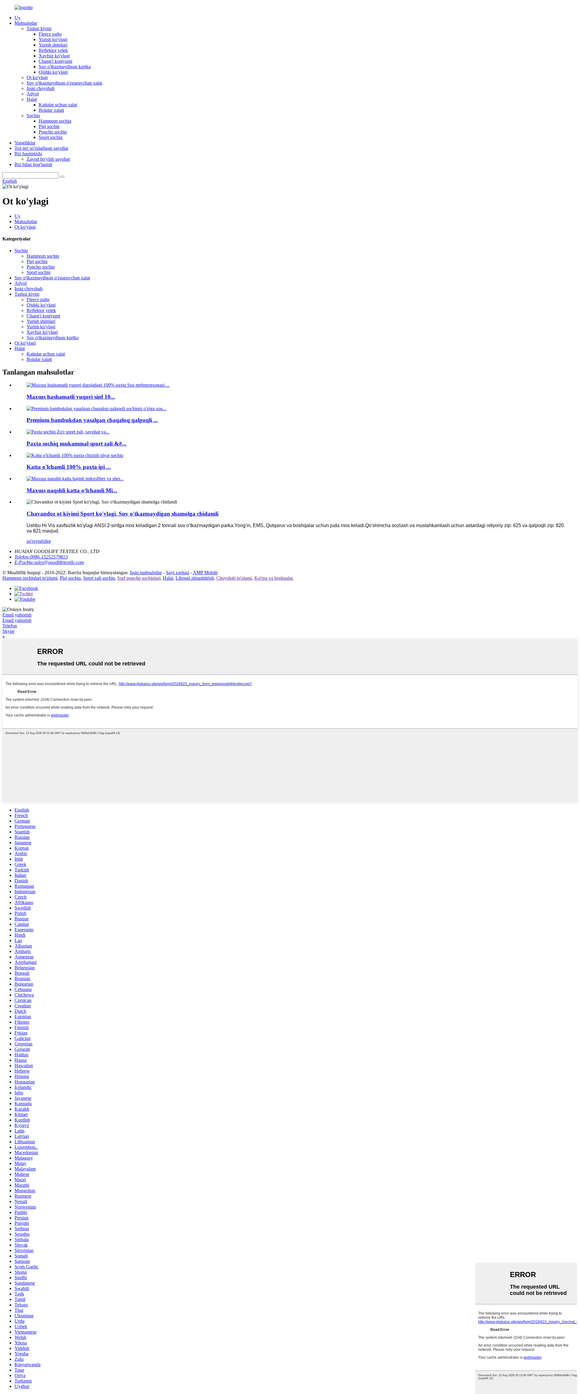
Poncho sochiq (53, 131)
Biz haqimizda (28, 153)
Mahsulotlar (25, 23)
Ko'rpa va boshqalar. (274, 578)
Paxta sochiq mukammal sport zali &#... (77, 443)
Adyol (33, 93)
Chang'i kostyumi (55, 61)
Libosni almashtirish (195, 578)
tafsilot (44, 541)
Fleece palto (50, 34)
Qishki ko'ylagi (53, 72)
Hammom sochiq (55, 121)
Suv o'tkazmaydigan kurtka (65, 66)
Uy (17, 17)
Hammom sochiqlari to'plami (29, 578)
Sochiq (33, 115)
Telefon (9, 625)
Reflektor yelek (53, 50)
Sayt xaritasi (177, 572)
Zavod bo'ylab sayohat (48, 159)
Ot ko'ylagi (37, 77)
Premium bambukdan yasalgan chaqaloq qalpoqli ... (92, 420)
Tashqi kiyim (39, 28)
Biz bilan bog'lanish (33, 164)
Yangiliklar (24, 142)
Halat (32, 99)
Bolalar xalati (51, 110)
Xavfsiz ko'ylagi (54, 55)
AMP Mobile (205, 572)
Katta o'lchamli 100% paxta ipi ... (69, 467)
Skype (8, 631)
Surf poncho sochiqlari (138, 578)
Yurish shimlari (53, 44)
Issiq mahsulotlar (146, 572)
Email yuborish (16, 614)
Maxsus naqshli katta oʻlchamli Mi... (72, 490)
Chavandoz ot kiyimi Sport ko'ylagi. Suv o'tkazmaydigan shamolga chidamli (122, 513)
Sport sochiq (51, 137)
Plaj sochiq (49, 126)
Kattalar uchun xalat (58, 104)
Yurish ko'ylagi (53, 39)
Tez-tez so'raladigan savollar (41, 148)
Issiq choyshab (41, 88)
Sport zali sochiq (99, 578)
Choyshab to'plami (234, 578)
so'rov (32, 541)
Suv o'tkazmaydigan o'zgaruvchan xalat (64, 82)
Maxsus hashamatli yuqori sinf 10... (71, 397)
